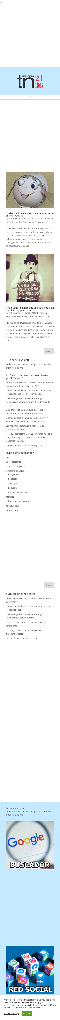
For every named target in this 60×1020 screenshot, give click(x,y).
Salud (30, 316)
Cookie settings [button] (11, 1013)
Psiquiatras (13, 487)
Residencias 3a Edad (17, 492)
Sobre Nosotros (13, 461)
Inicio (8, 457)
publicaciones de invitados (18, 501)
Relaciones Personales (16, 316)
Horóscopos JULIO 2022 (17, 445)
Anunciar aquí (12, 505)
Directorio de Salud (15, 470)
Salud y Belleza (42, 316)
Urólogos (12, 483)
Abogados (13, 474)
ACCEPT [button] (26, 1013)
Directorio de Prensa (15, 466)
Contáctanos (12, 510)
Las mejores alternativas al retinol (22, 425)
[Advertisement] (30, 35)
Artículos (40, 218)
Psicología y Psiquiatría (34, 222)
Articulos (10, 496)
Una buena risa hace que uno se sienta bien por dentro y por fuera (30, 309)
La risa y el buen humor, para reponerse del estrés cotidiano (30, 214)
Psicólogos (13, 478)
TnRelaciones (15, 218)
